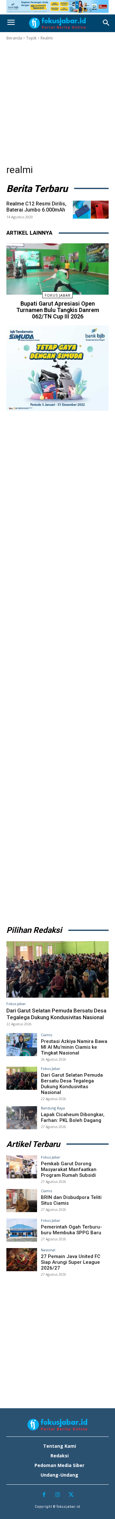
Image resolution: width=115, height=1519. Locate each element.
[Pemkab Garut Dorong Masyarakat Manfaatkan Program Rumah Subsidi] (21, 1166)
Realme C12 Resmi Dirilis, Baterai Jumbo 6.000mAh (36, 207)
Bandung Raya (53, 1108)
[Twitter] (71, 1495)
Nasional (48, 1250)
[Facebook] (44, 1495)
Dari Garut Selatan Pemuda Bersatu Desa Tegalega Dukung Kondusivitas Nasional (56, 1013)
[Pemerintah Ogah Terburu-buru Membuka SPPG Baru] (21, 1230)
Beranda (14, 38)
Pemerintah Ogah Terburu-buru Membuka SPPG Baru (71, 1230)
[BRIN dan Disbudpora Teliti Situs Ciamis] (21, 1200)
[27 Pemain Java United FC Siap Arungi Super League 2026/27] (21, 1259)
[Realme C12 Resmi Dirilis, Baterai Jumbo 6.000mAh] (91, 210)
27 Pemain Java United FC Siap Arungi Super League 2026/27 (70, 1262)
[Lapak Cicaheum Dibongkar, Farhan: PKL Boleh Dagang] (21, 1117)
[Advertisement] (57, 102)
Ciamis (46, 1035)
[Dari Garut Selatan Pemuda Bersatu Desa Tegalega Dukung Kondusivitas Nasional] (57, 969)
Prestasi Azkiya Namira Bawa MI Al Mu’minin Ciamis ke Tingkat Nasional (74, 1047)
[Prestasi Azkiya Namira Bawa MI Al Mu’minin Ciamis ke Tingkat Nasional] (21, 1044)
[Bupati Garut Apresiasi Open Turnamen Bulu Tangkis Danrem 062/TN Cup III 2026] (57, 269)
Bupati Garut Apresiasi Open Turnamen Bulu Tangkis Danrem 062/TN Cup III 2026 (57, 310)
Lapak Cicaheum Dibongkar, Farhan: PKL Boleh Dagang (72, 1117)
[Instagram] (58, 1495)
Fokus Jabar (58, 295)
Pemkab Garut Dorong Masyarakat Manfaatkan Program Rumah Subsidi (68, 1169)
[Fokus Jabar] (57, 23)
